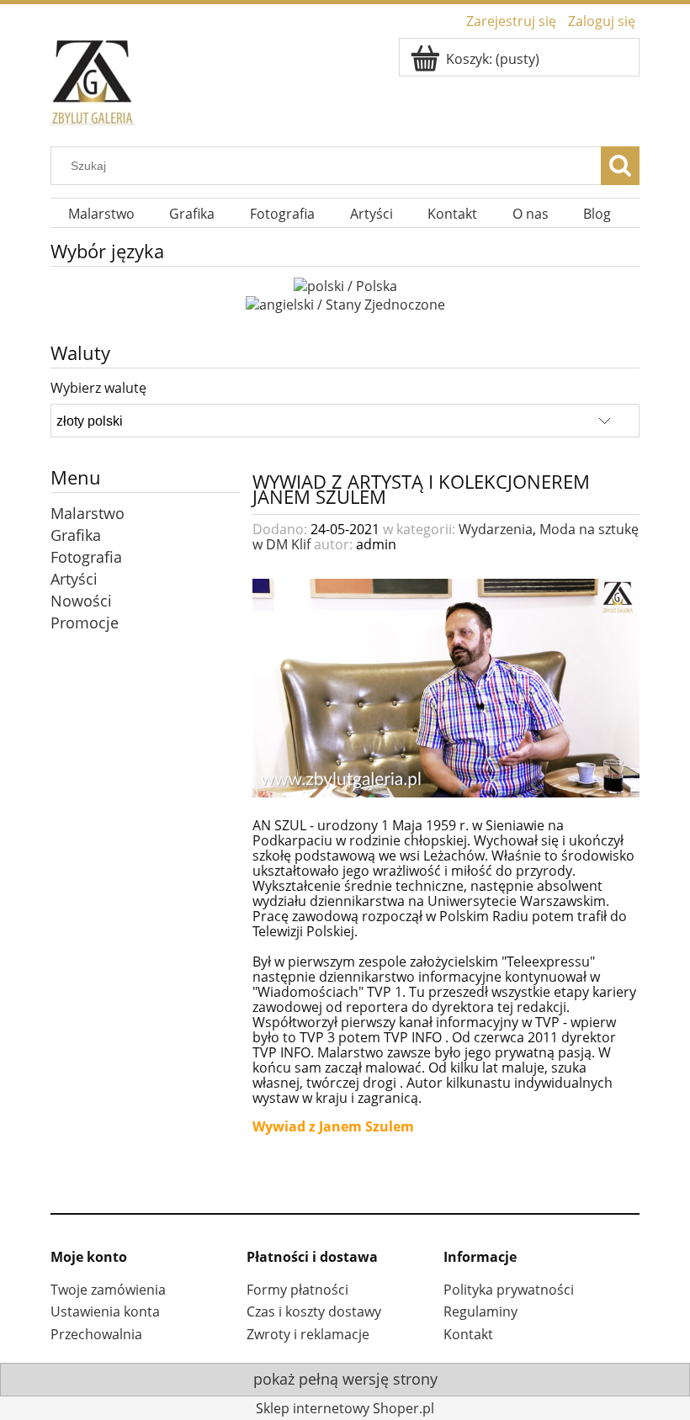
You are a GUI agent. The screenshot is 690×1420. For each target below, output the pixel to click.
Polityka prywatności (508, 1289)
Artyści (74, 579)
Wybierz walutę (98, 388)
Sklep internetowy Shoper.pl (345, 1408)
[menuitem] (101, 214)
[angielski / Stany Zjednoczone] (345, 303)
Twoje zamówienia (108, 1289)
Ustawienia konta (105, 1311)
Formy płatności (297, 1289)
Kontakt (468, 1334)
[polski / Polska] (345, 284)
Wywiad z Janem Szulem (333, 1126)
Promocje (84, 622)
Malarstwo (87, 513)
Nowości (81, 601)
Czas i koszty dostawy (314, 1311)
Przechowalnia (96, 1334)
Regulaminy (480, 1311)
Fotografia (86, 557)
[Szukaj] (620, 165)
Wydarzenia (496, 529)
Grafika (75, 535)
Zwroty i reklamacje (308, 1334)
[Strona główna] (92, 79)
